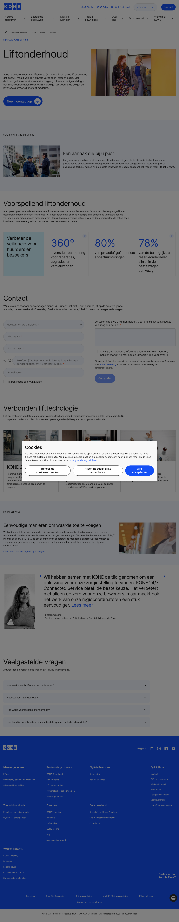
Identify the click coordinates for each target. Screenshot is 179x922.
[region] (89, 461)
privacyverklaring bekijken (82, 460)
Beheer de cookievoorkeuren (47, 470)
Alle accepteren (139, 470)
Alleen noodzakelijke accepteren (98, 470)
